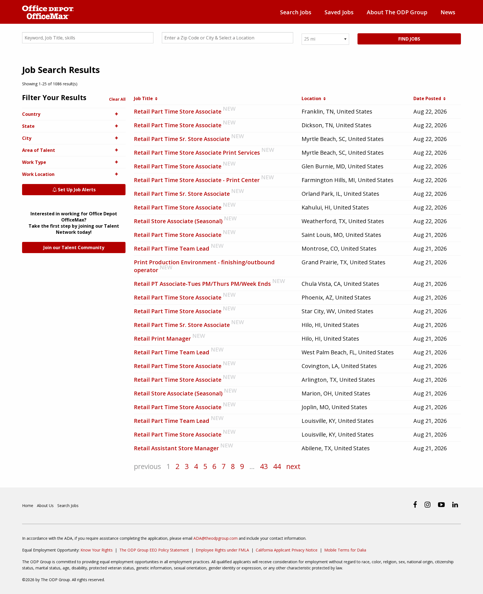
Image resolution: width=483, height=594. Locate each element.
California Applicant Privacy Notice (287, 550)
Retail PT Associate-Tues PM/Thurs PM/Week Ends (202, 283)
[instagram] (427, 504)
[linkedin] (455, 504)
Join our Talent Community (73, 247)
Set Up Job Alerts (76, 190)
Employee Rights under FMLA (222, 550)
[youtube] (441, 504)
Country (31, 114)
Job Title (144, 98)
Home (27, 505)
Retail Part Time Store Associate (177, 111)
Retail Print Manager (162, 338)
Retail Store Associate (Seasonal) (178, 221)
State (28, 126)
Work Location (38, 174)
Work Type (34, 162)
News (448, 12)
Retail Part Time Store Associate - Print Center (197, 180)
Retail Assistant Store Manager (176, 448)
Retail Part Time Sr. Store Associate (182, 139)
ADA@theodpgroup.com (215, 538)
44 (277, 466)
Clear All (117, 99)
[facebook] (415, 504)
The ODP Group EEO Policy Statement (154, 550)
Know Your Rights (96, 550)
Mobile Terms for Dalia (345, 550)
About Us (45, 505)
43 (264, 466)
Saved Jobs (339, 12)
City (26, 138)
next (293, 466)
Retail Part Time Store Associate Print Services (197, 152)
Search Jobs (295, 12)
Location (312, 98)
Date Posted (428, 98)
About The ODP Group (397, 12)
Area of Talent (38, 150)
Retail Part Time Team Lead (171, 248)
